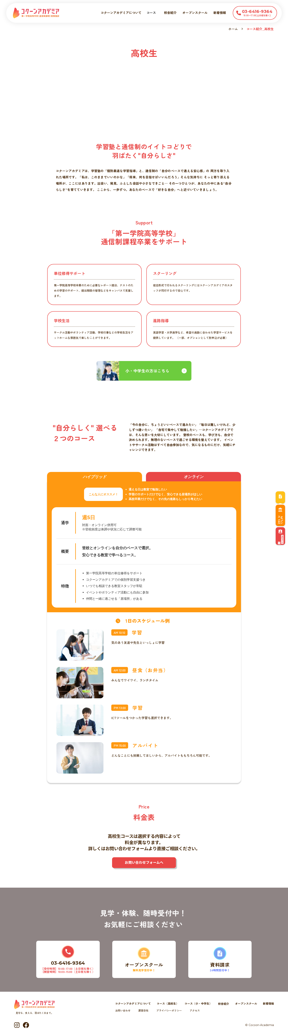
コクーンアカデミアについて (121, 12)
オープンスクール (246, 1003)
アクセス (195, 1010)
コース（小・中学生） (198, 1003)
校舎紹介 (170, 12)
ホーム (233, 29)
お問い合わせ (122, 1010)
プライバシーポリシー (169, 1010)
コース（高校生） (168, 1003)
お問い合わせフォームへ (144, 862)
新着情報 (219, 12)
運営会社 (143, 1010)
